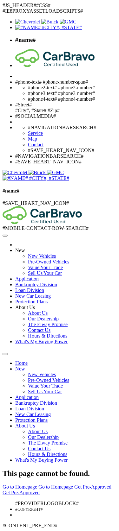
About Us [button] (25, 307)
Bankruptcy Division (36, 284)
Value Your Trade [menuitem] (45, 267)
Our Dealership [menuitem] (43, 318)
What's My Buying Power (41, 341)
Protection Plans (31, 301)
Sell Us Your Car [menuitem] (45, 273)
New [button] (20, 250)
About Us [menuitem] (38, 313)
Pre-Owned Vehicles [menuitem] (48, 261)
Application (27, 278)
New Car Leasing (33, 296)
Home (21, 363)
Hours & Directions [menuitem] (47, 335)
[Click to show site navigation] (5, 236)
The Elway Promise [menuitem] (48, 324)
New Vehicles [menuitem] (42, 256)
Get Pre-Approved (92, 487)
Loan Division (29, 290)
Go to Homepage (20, 487)
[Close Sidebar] (5, 354)
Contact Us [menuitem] (39, 330)
